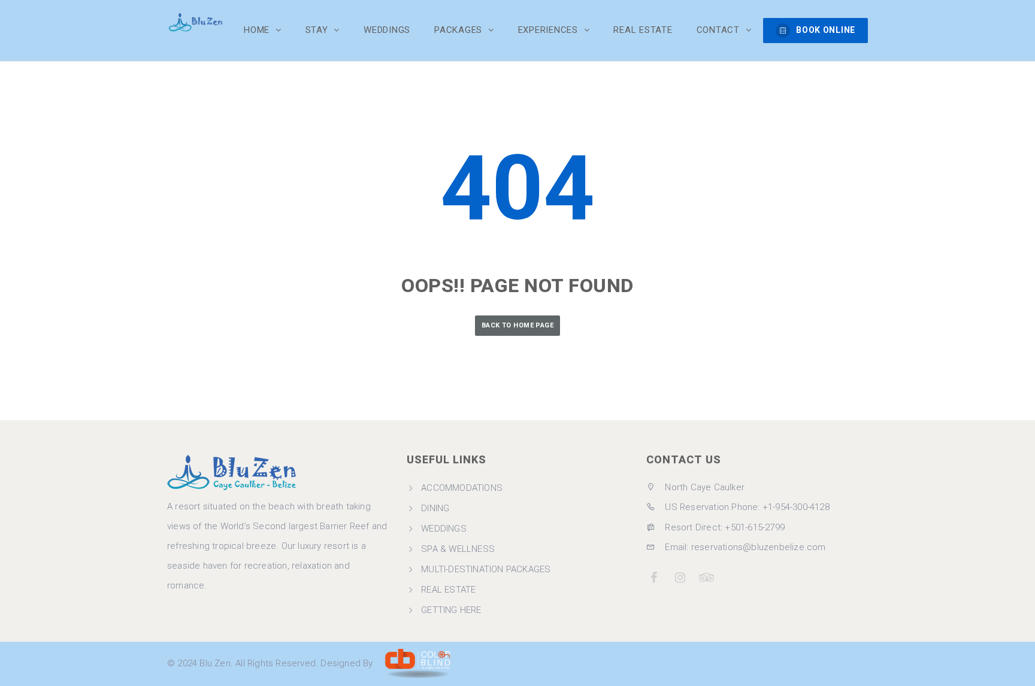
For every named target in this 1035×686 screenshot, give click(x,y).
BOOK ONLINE (825, 30)
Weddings (387, 30)
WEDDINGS (444, 528)
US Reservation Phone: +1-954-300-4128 (746, 507)
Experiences (549, 30)
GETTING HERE (451, 610)
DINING (435, 508)
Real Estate (642, 30)
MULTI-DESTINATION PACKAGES (485, 569)
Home (258, 30)
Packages (459, 30)
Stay (318, 30)
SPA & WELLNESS (458, 549)
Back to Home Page (517, 325)
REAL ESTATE (448, 589)
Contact (720, 30)
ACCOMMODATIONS (462, 487)
